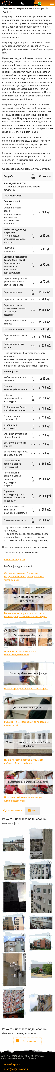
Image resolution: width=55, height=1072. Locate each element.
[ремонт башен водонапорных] (14, 870)
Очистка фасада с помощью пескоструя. (26, 688)
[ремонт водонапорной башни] (41, 843)
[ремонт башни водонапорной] (41, 969)
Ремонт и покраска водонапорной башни (18, 1058)
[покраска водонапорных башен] (41, 897)
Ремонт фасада (37, 1056)
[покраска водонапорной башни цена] (14, 897)
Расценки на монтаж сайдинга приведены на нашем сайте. (26, 724)
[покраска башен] (41, 922)
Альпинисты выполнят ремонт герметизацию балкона (20, 653)
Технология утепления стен (21, 552)
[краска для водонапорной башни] (14, 843)
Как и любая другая (14, 559)
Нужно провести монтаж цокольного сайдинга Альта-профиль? (24, 761)
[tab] (12, 811)
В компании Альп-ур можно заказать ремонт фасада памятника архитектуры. (25, 615)
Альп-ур (4, 1056)
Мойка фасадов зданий (18, 566)
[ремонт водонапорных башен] (14, 922)
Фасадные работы (19, 1056)
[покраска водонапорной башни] (41, 870)
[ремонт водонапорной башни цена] (41, 941)
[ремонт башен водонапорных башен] (41, 1002)
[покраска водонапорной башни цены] (14, 1003)
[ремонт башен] (14, 969)
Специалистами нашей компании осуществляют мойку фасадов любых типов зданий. (24, 576)
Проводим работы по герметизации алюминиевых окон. (23, 799)
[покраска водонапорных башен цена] (14, 942)
